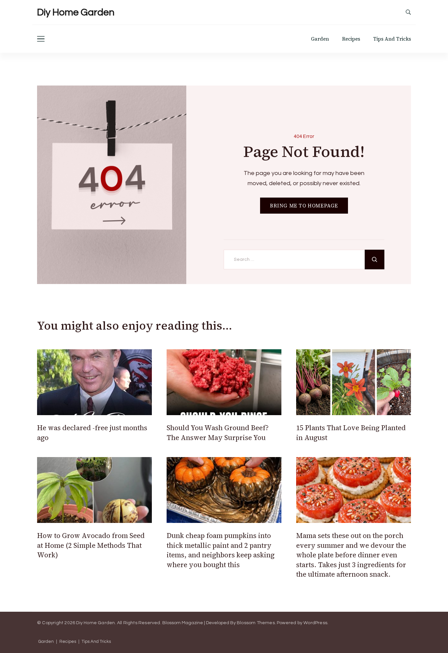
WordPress (315, 623)
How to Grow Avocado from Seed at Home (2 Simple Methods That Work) (91, 545)
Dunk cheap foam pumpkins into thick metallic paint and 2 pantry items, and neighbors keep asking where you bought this (221, 550)
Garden (320, 38)
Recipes (351, 38)
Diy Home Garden (75, 12)
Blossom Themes (256, 623)
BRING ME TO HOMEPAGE (304, 205)
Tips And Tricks (392, 38)
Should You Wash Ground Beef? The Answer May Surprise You (218, 432)
